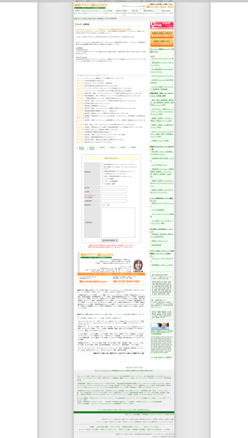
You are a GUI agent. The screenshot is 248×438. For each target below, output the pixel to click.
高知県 (163, 349)
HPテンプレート (102, 321)
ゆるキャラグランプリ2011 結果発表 (98, 83)
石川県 (169, 343)
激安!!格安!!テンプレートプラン (133, 376)
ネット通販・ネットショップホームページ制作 (114, 295)
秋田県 (167, 337)
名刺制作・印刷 (127, 343)
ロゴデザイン (116, 344)
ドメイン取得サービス (96, 335)
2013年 (92, 147)
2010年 (123, 147)
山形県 (155, 338)
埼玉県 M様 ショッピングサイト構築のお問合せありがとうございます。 (111, 108)
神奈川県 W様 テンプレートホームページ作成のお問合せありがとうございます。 (114, 93)
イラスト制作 (134, 344)
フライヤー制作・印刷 (99, 343)
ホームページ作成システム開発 (89, 429)
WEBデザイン (82, 327)
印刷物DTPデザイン (84, 343)
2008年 (81, 149)
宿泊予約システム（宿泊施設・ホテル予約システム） (122, 390)
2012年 (102, 147)
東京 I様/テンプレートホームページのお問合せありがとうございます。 (110, 124)
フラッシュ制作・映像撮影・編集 (107, 328)
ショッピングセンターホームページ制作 (99, 302)
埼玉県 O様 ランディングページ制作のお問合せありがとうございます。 (111, 101)
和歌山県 (165, 346)
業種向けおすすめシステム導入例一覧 (90, 390)
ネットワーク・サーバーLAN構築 (136, 398)
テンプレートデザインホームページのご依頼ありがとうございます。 (109, 88)
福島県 (159, 338)
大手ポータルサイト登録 (108, 350)
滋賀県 (159, 346)
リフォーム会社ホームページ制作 (126, 298)
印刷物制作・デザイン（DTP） (162, 265)
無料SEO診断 (122, 350)
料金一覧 (135, 10)
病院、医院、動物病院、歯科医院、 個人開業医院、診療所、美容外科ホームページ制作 (162, 102)
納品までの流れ (121, 10)
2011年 (112, 147)
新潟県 (155, 343)
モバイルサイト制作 (88, 328)
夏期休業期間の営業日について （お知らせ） (101, 111)
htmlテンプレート (114, 321)
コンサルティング (102, 348)
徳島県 (158, 349)
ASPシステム (114, 334)
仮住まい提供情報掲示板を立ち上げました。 (100, 137)
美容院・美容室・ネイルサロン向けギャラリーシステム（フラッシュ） (161, 183)
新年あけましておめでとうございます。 (99, 142)
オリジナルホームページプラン (162, 76)
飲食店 (158, 385)
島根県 (169, 348)
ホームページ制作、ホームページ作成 (100, 327)
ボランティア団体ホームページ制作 (103, 298)
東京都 (164, 338)
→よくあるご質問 (139, 6)
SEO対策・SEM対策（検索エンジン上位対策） (120, 401)
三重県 (167, 341)
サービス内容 (107, 10)
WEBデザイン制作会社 (154, 429)
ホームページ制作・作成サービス (89, 376)
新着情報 (100, 18)
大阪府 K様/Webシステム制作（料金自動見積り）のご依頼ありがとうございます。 (114, 127)
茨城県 (164, 340)
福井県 (158, 344)
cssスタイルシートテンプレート (103, 323)
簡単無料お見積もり (144, 410)
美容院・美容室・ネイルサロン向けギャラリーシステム (146, 394)
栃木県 (153, 341)
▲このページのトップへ (134, 367)
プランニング (113, 348)
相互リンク (129, 414)
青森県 (158, 337)
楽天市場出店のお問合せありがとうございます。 (102, 86)
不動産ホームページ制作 (160, 140)
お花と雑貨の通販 (102, 427)
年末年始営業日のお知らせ (94, 81)
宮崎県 (155, 352)
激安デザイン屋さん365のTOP (85, 18)
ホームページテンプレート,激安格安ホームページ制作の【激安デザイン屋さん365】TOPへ (124, 370)
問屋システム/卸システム (109, 429)
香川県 (167, 349)
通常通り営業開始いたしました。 (96, 106)
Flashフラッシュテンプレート (129, 321)
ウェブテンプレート (134, 323)
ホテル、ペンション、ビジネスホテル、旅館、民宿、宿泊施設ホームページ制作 (161, 134)
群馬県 (169, 340)
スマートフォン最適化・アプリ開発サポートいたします (104, 78)
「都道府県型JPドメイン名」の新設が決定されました (103, 98)
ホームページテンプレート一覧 (162, 58)
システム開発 (82, 334)
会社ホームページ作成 (151, 427)
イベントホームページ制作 (123, 300)
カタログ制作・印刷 (91, 344)
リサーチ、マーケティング (86, 348)
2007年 (92, 149)
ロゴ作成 (166, 429)
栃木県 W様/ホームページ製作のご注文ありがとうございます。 (107, 113)
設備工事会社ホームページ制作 (105, 304)
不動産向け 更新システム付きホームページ (144, 387)
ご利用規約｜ (145, 414)
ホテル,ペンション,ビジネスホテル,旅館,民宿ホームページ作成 (108, 387)
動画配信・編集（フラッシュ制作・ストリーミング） (130, 378)
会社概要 (137, 414)
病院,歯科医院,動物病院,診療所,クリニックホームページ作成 (136, 383)
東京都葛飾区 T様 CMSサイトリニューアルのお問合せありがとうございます (112, 96)
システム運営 (104, 334)
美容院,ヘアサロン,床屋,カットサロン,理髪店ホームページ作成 (135, 385)
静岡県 (162, 341)
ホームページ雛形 (121, 323)
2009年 (133, 147)
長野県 (159, 343)
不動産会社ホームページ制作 (87, 295)
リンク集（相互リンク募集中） (162, 357)
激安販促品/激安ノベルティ (131, 427)
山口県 (164, 348)
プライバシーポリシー (157, 414)
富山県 (153, 344)
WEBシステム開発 (124, 429)
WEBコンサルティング (160, 241)
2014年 (81, 147)
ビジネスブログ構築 (115, 337)
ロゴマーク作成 (115, 427)
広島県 (155, 348)
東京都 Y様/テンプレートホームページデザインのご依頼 (105, 135)
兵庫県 (155, 346)
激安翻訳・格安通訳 (138, 429)
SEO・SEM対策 (124, 348)
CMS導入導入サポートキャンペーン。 (98, 103)
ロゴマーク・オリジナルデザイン (102, 403)
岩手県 (162, 337)
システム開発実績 (158, 210)
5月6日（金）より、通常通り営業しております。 (102, 129)
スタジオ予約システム (159, 165)
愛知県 (158, 341)
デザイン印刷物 (83, 403)
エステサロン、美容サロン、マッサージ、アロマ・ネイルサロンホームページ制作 (161, 111)
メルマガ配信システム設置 (99, 337)
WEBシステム (123, 334)
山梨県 (164, 343)
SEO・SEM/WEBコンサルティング (89, 401)
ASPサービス (109, 335)
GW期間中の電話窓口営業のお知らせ (98, 132)
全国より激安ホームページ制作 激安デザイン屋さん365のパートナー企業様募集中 (162, 332)
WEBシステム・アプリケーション (101, 398)
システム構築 (94, 334)
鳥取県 (159, 348)
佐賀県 (156, 351)
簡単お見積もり (149, 10)
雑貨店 (163, 385)
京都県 (167, 344)
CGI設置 (117, 335)
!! (161, 334)
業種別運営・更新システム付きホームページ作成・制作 (96, 383)
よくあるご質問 (131, 410)
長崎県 (161, 351)
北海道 (153, 337)
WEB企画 (134, 348)
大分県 (166, 351)
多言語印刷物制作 (104, 344)
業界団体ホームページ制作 (113, 306)
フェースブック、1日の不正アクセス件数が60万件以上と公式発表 (108, 91)
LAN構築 (132, 334)
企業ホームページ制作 (130, 306)
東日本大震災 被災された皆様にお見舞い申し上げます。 (105, 140)
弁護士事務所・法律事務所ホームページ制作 (96, 297)
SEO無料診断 (156, 245)
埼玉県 (155, 340)
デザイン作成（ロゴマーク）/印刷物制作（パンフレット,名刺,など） (162, 253)
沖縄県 (166, 352)
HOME (77, 10)
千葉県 (159, 340)
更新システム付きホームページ (95, 330)
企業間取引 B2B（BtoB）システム (152, 390)
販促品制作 (125, 344)
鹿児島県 (160, 352)
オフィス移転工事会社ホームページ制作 (126, 302)
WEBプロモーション (92, 350)
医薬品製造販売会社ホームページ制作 (124, 297)
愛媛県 (153, 349)
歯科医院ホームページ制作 (105, 300)
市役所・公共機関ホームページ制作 (92, 306)
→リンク (142, 8)
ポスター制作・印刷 (114, 343)
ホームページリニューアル (122, 327)
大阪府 (162, 344)
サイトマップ (129, 6)
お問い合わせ (166, 10)
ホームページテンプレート (91, 10)
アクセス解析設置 (83, 337)
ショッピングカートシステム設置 (132, 335)
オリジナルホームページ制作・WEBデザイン (97, 378)
